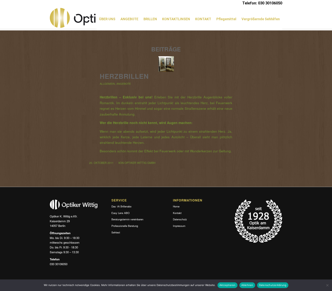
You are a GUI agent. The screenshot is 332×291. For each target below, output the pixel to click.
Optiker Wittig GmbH (139, 163)
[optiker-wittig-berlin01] (166, 64)
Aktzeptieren (227, 285)
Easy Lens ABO (120, 213)
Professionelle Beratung (124, 226)
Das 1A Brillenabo (121, 206)
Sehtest (115, 232)
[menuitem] (107, 19)
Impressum (179, 226)
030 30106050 (58, 264)
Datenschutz (180, 219)
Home (176, 206)
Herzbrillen (124, 76)
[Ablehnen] (327, 285)
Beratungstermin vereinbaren (127, 219)
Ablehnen (247, 285)
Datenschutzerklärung (272, 285)
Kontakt (177, 213)
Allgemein (107, 84)
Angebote (123, 84)
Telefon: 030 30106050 (262, 3)
